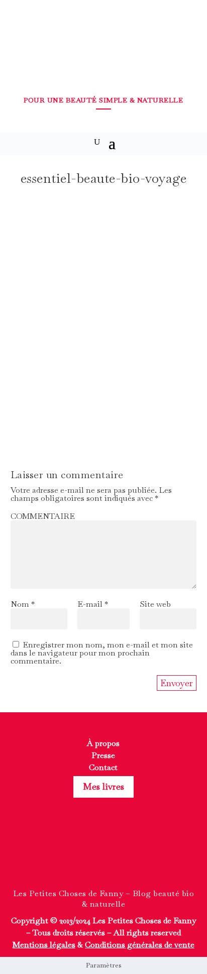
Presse (103, 755)
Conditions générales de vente (139, 944)
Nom (23, 604)
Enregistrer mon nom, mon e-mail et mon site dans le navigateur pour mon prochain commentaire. (102, 652)
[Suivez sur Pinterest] (122, 854)
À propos (103, 743)
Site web (155, 604)
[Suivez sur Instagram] (103, 854)
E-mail (92, 604)
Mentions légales (44, 944)
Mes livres (103, 786)
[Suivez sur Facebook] (85, 854)
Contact (103, 767)
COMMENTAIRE (43, 516)
